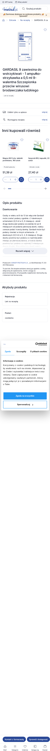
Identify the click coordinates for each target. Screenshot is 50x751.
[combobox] (34, 8)
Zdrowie (12, 20)
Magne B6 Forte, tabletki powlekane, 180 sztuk (13, 159)
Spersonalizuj (23, 404)
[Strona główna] (3, 20)
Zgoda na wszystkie (25, 396)
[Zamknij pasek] (46, 15)
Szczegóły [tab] (21, 351)
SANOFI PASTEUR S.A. (20, 263)
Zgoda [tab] (8, 351)
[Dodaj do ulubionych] (45, 30)
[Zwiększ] (15, 179)
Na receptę (25, 20)
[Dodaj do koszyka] (21, 179)
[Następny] (45, 188)
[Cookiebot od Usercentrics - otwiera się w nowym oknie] (35, 344)
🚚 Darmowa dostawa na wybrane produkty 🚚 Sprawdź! (23, 15)
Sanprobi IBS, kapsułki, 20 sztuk (38, 159)
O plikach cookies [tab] (38, 351)
